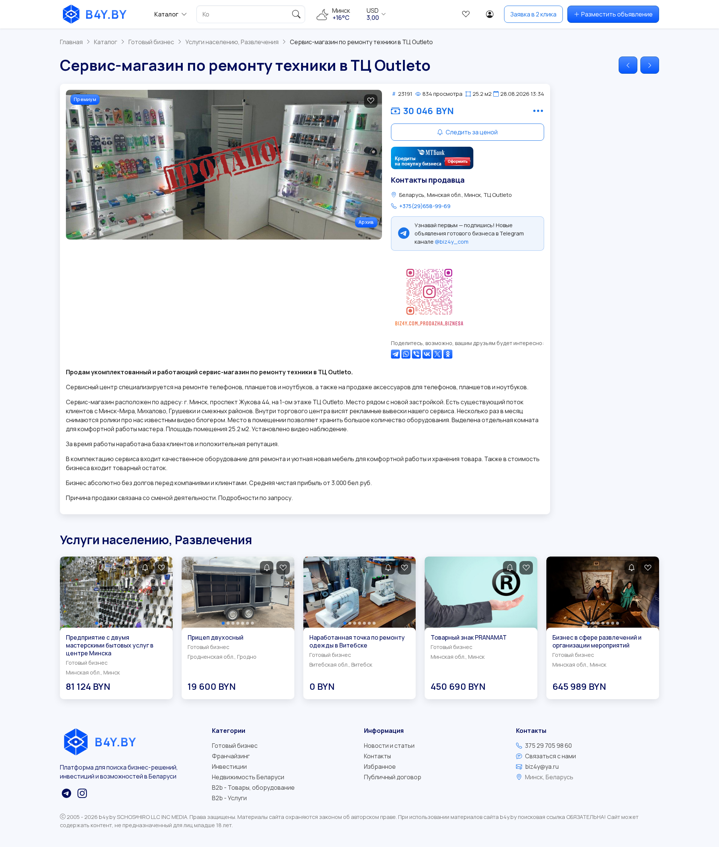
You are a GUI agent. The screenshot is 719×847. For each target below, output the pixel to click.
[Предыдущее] (628, 65)
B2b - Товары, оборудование (253, 787)
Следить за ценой (471, 132)
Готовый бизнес (235, 745)
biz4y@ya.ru (542, 766)
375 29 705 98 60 (548, 745)
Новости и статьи (389, 745)
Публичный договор (392, 777)
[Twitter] (437, 354)
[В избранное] (370, 101)
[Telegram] (395, 354)
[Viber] (416, 354)
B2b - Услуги (229, 798)
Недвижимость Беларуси (248, 777)
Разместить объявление (617, 14)
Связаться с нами (550, 756)
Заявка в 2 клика (533, 14)
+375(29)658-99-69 (424, 206)
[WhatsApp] (405, 354)
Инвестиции (229, 766)
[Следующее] (649, 65)
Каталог (166, 14)
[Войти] (490, 14)
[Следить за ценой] (145, 568)
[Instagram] (429, 295)
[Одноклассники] (447, 354)
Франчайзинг (231, 756)
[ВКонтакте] (426, 354)
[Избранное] (466, 14)
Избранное (380, 766)
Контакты (377, 756)
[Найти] (296, 14)
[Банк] (432, 158)
